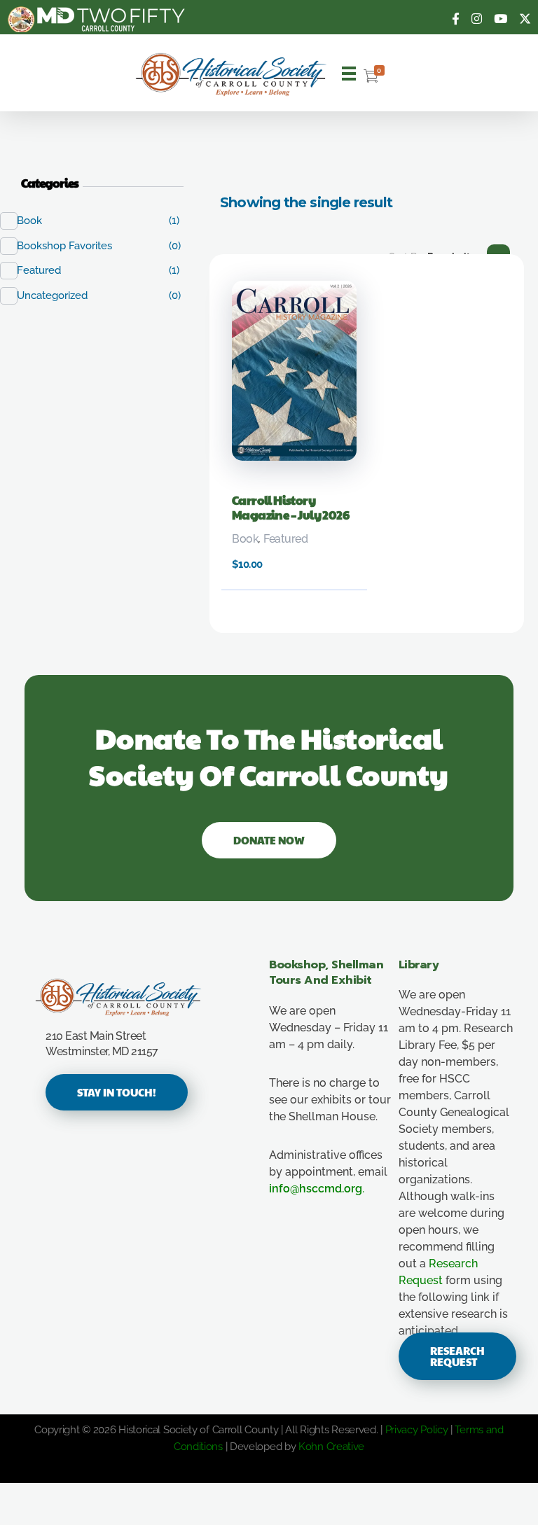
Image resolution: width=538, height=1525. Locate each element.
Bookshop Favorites (72, 245)
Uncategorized (60, 295)
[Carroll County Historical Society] (231, 75)
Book (245, 538)
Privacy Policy (416, 1429)
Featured (285, 538)
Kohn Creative (331, 1446)
